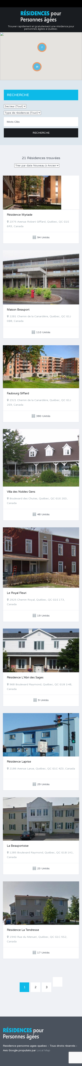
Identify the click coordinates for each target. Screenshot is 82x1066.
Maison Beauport (18, 309)
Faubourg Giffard (18, 393)
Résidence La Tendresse (23, 930)
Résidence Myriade (19, 214)
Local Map (43, 1050)
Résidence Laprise (19, 761)
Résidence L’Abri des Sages (25, 677)
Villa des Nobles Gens (21, 491)
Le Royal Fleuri (16, 593)
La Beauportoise (18, 845)
